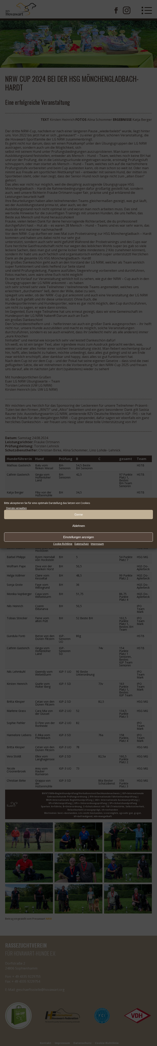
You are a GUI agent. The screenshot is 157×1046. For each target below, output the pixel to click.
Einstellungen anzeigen (78, 537)
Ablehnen (78, 526)
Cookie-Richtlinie (62, 544)
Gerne (78, 514)
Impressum (97, 544)
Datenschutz (81, 544)
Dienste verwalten (16, 508)
